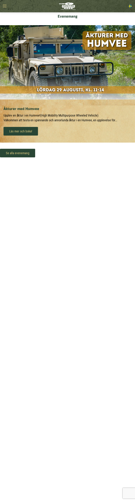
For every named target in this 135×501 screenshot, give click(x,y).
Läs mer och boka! (20, 131)
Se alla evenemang (17, 153)
